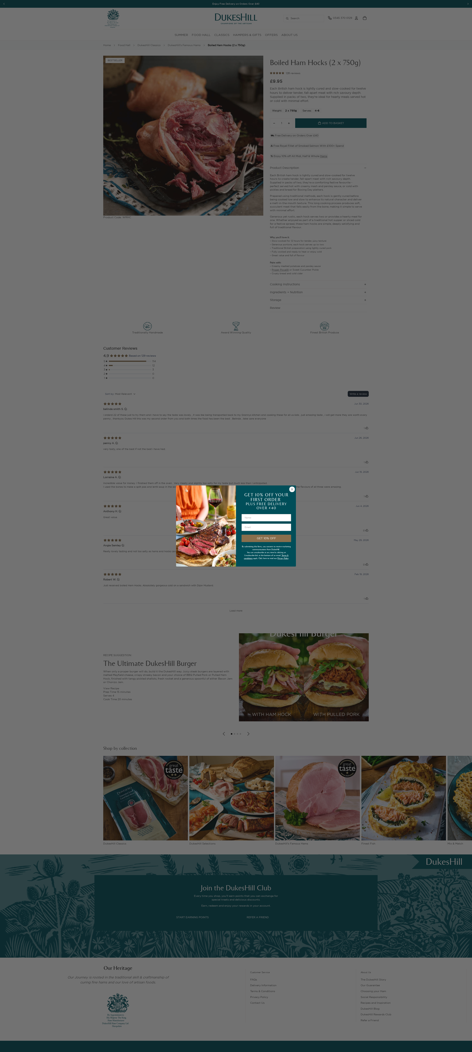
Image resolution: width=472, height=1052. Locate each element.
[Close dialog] (292, 489)
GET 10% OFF (266, 538)
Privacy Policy (283, 558)
